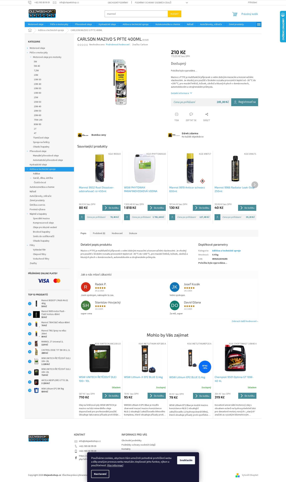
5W (35, 61)
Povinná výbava (37, 209)
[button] (100, 404)
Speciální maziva (41, 218)
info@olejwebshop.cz (90, 441)
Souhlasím (186, 460)
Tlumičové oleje (41, 137)
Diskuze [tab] (133, 233)
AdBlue (36, 173)
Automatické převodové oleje (48, 160)
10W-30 (37, 79)
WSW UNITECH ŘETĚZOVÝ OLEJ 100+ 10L (97, 378)
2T (35, 129)
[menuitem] (36, 24)
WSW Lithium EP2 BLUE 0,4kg (187, 377)
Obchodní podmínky (118, 2)
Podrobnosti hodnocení (118, 44)
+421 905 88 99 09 (87, 446)
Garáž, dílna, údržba (43, 178)
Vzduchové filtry (41, 258)
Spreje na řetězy (41, 142)
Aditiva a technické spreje (43, 169)
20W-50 (37, 111)
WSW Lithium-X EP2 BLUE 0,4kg (143, 377)
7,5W (36, 70)
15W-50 (37, 102)
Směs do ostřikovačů (43, 236)
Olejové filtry (39, 254)
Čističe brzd (40, 182)
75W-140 (38, 120)
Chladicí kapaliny (41, 146)
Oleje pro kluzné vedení (45, 227)
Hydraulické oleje (38, 164)
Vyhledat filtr (39, 249)
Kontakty (126, 449)
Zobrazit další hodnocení (244, 321)
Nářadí (33, 191)
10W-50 (37, 88)
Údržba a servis (37, 205)
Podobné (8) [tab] (99, 233)
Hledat (174, 13)
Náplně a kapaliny (38, 214)
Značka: (140, 44)
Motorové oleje (37, 48)
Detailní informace (180, 93)
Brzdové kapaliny (41, 232)
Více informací (115, 465)
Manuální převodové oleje (46, 155)
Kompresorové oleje (43, 223)
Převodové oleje (38, 151)
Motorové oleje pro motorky (47, 57)
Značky (33, 263)
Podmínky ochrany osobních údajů (153, 2)
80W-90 (37, 124)
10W (36, 75)
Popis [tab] (83, 233)
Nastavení (100, 474)
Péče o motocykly (39, 52)
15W (36, 97)
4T (35, 133)
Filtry (32, 245)
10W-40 (37, 84)
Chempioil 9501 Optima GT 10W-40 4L (234, 378)
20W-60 (37, 115)
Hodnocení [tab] (117, 233)
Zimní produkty (37, 200)
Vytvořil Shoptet (250, 475)
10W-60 (37, 93)
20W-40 (37, 106)
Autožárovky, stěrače (40, 196)
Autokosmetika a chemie (42, 187)
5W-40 (37, 66)
